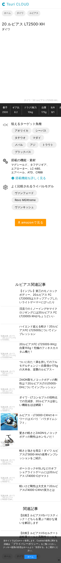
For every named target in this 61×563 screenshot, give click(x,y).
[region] (28, 253)
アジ (32, 144)
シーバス (40, 130)
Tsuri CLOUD (17, 4)
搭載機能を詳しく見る (30, 178)
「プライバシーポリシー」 (26, 543)
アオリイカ (21, 130)
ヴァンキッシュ (24, 207)
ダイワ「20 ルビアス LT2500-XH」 (41, 100)
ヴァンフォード (24, 193)
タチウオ (20, 137)
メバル (19, 144)
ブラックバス (23, 152)
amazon (31, 222)
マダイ (37, 137)
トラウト (47, 144)
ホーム (30, 556)
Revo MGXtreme (25, 200)
